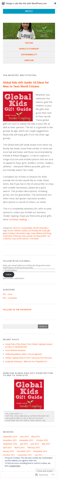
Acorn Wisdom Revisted (15, 350)
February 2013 (34, 447)
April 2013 (7, 447)
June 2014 (24, 436)
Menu (29, 11)
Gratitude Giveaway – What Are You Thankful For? (26, 361)
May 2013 (46, 444)
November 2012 (40, 451)
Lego (28, 233)
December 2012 (23, 451)
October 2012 (9, 455)
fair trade (42, 231)
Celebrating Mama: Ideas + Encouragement (23, 354)
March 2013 (20, 447)
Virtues (29, 43)
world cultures (22, 239)
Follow (8, 274)
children (17, 231)
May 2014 (35, 436)
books (10, 231)
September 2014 (10, 436)
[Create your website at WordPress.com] (29, 3)
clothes (24, 231)
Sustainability (29, 54)
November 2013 (26, 440)
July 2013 (24, 444)
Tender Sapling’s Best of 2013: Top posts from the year (28, 358)
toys (14, 239)
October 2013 (42, 440)
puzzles (29, 236)
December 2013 (10, 440)
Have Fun (29, 60)
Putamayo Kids (19, 236)
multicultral (7, 236)
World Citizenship (29, 49)
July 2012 (38, 455)
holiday (11, 233)
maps (33, 233)
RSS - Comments (10, 298)
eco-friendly (33, 231)
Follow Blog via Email (16, 261)
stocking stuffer (39, 236)
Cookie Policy (14, 466)
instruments (20, 233)
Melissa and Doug (43, 233)
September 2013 (10, 444)
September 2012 (25, 455)
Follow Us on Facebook (17, 309)
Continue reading (19, 219)
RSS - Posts (7, 294)
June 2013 (35, 444)
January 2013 (8, 451)
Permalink (34, 239)
